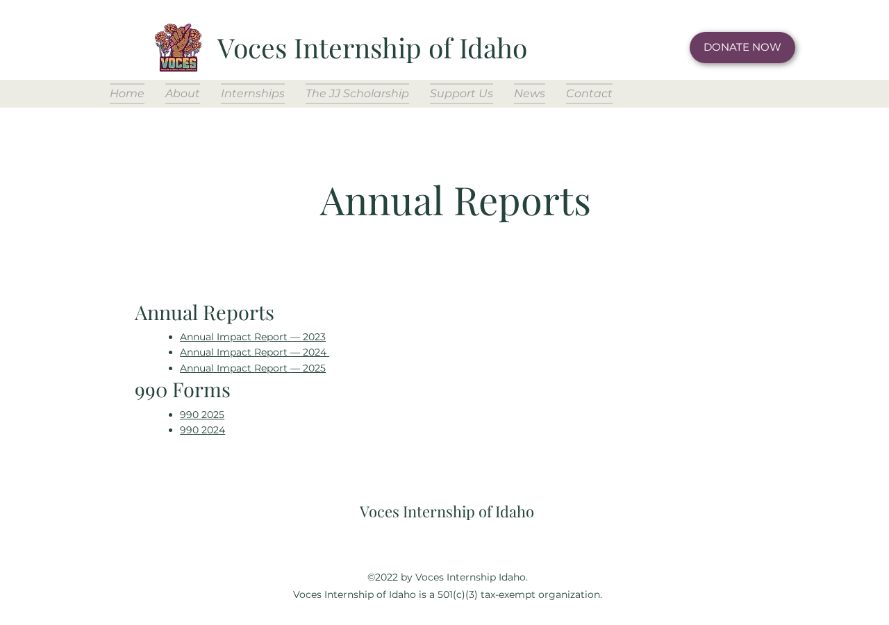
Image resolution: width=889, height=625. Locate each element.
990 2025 (202, 414)
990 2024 (202, 430)
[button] (182, 93)
